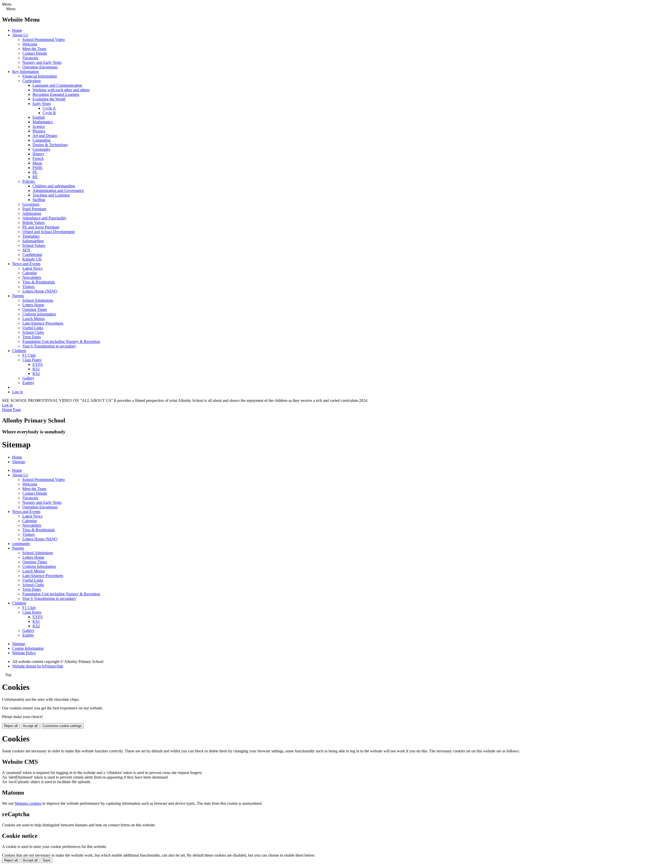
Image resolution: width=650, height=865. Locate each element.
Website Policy (24, 653)
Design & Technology (50, 145)
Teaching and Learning (51, 195)
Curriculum (31, 81)
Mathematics (42, 122)
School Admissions (37, 300)
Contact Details (34, 53)
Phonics (38, 131)
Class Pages (31, 360)
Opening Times (34, 309)
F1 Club (29, 355)
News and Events (26, 264)
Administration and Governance (58, 190)
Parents (18, 296)
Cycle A (49, 108)
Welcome (29, 44)
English (38, 117)
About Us (20, 35)
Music (37, 163)
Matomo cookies (28, 803)
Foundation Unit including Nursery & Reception (61, 341)
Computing (41, 140)
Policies (28, 181)
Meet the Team (34, 49)
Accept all (30, 726)
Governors (30, 204)
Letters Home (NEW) (39, 291)
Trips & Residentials (38, 282)
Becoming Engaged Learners (55, 94)
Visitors (28, 286)
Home (17, 30)
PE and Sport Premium (40, 227)
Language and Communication (57, 85)
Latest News (32, 268)
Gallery (28, 378)
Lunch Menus (33, 318)
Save (46, 860)
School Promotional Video (43, 39)
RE (35, 177)
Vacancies (30, 58)
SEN (26, 250)
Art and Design (44, 135)
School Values (33, 245)
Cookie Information (28, 648)
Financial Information (39, 76)
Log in (17, 392)
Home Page (11, 409)
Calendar (29, 273)
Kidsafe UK (32, 259)
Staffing (38, 200)
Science (38, 126)
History (38, 154)
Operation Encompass (40, 67)
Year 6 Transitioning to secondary (49, 346)
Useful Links (32, 328)
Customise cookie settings (62, 726)
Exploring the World (48, 99)
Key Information (25, 71)
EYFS (37, 364)
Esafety (28, 383)
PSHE (37, 167)
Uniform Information (39, 314)
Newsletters (31, 277)
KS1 (36, 369)
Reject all (11, 726)
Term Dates (31, 337)
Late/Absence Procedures (42, 323)
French (38, 158)
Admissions (31, 213)
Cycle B (49, 113)
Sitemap (18, 462)
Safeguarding (33, 241)
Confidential (32, 254)
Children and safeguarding (53, 186)
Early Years (41, 103)
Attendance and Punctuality (44, 218)
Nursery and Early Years (41, 62)
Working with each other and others (61, 90)
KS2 (36, 373)
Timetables (31, 236)
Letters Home (33, 305)
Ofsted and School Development (48, 232)
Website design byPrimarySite (37, 666)
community (21, 543)
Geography (41, 149)
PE (34, 172)
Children (19, 350)
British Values (33, 222)
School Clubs (33, 332)
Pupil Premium (34, 209)
